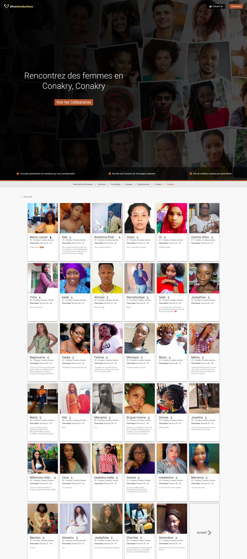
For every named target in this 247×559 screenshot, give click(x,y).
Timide (32, 548)
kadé (65, 297)
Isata (162, 297)
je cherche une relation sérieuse (107, 548)
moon (131, 237)
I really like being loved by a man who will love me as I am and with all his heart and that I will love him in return (204, 370)
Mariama (197, 477)
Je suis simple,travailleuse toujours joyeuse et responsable (43, 489)
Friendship (115, 184)
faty (64, 237)
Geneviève (166, 537)
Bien (63, 427)
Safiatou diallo (164, 247)
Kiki (64, 417)
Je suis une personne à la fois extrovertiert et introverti (203, 428)
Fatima (99, 357)
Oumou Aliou (200, 237)
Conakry (158, 184)
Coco (65, 477)
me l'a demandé (36, 307)
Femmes (102, 184)
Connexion (236, 6)
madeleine (166, 477)
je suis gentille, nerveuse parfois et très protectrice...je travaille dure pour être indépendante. (139, 550)
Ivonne (131, 477)
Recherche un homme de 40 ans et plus (172, 549)
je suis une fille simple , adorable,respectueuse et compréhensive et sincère (137, 490)
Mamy (195, 357)
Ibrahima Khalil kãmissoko (105, 237)
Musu (163, 357)
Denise (163, 417)
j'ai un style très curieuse (136, 247)
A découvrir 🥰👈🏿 (37, 247)
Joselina (197, 417)
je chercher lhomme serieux (170, 488)
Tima (33, 297)
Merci (129, 307)
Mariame (100, 417)
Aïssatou (68, 537)
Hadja (66, 357)
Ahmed (99, 297)
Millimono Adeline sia (41, 477)
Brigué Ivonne (136, 417)
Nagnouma (37, 357)
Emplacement (143, 184)
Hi (160, 237)
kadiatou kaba (104, 477)
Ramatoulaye (136, 297)
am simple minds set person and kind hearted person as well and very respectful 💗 (171, 309)
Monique (133, 357)
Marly (33, 417)
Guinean (128, 184)
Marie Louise (39, 237)
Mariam (35, 537)
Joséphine (101, 537)
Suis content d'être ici (102, 247)
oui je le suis (67, 488)
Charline (132, 537)
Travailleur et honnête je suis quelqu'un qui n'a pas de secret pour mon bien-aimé (106, 369)
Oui (95, 427)
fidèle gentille (164, 427)
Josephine (198, 297)
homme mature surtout (136, 367)
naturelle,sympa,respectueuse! (74, 367)
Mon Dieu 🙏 (99, 307)
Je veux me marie (198, 488)
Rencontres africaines (83, 184)
